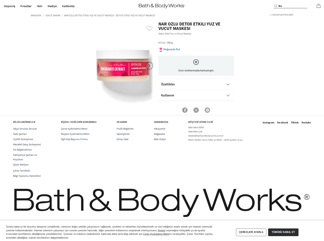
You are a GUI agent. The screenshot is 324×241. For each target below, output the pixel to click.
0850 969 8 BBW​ (196, 127)
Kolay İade (122, 139)
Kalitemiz (68, 6)
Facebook (282, 122)
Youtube (306, 122)
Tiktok (295, 122)
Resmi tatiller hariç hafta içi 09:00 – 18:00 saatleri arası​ (215, 139)
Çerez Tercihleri (21, 170)
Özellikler (168, 84)
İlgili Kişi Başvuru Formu (74, 139)
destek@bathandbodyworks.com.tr (206, 135)
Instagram (268, 122)
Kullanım (167, 95)
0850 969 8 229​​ (195, 131)
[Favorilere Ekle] (149, 28)
